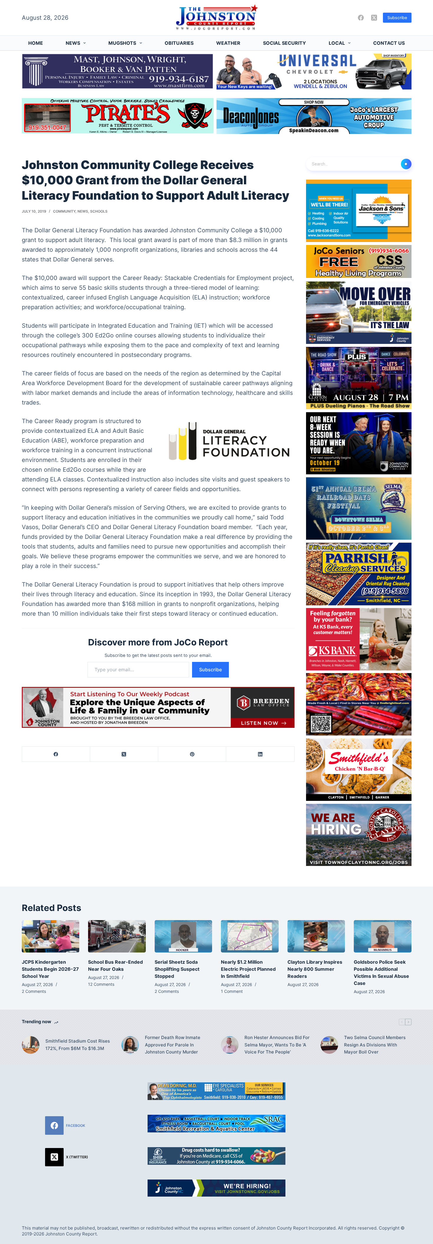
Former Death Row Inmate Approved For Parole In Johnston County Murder (172, 1045)
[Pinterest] (192, 754)
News (73, 43)
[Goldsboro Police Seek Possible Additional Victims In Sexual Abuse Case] (382, 936)
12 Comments (101, 984)
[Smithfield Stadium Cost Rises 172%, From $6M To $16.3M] (30, 1045)
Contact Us (389, 43)
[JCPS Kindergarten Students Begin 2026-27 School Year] (51, 936)
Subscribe (397, 17)
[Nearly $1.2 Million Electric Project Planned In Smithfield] (250, 936)
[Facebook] (361, 18)
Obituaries (179, 43)
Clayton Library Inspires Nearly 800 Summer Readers (314, 969)
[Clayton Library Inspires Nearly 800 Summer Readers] (316, 936)
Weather (228, 43)
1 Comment (232, 991)
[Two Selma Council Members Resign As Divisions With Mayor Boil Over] (329, 1045)
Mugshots (122, 43)
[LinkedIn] (260, 754)
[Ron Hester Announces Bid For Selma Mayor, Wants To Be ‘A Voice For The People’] (230, 1045)
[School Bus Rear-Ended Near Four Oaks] (117, 936)
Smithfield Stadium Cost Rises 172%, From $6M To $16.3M (77, 1044)
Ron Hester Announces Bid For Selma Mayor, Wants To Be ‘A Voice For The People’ (277, 1045)
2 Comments (34, 991)
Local (337, 43)
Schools (99, 211)
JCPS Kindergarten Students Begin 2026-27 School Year (50, 969)
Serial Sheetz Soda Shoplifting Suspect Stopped (177, 969)
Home (35, 43)
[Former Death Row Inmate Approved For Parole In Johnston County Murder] (130, 1045)
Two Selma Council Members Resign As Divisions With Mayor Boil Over (375, 1045)
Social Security (284, 43)
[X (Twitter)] (374, 18)
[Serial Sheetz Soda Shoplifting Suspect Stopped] (183, 936)
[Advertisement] (366, 1119)
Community (64, 211)
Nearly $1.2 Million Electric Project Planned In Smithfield (248, 969)
